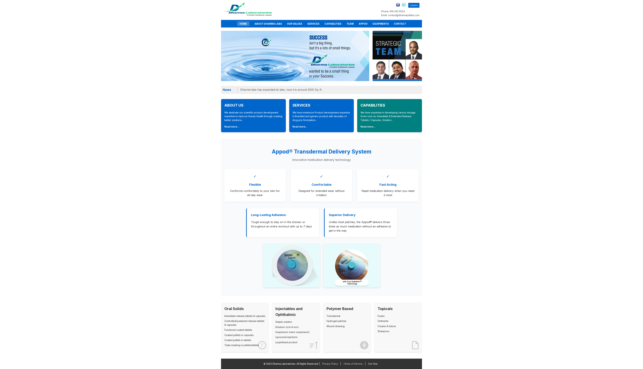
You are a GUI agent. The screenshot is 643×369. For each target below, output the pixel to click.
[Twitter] (403, 5)
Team (350, 23)
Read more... (231, 126)
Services (313, 23)
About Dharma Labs (268, 23)
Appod (363, 23)
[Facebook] (397, 5)
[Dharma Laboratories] (248, 15)
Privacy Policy (330, 363)
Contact (400, 23)
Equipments (381, 23)
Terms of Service (353, 363)
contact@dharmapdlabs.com (403, 15)
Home (243, 23)
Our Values (294, 23)
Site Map (373, 363)
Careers (414, 5)
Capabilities (333, 23)
